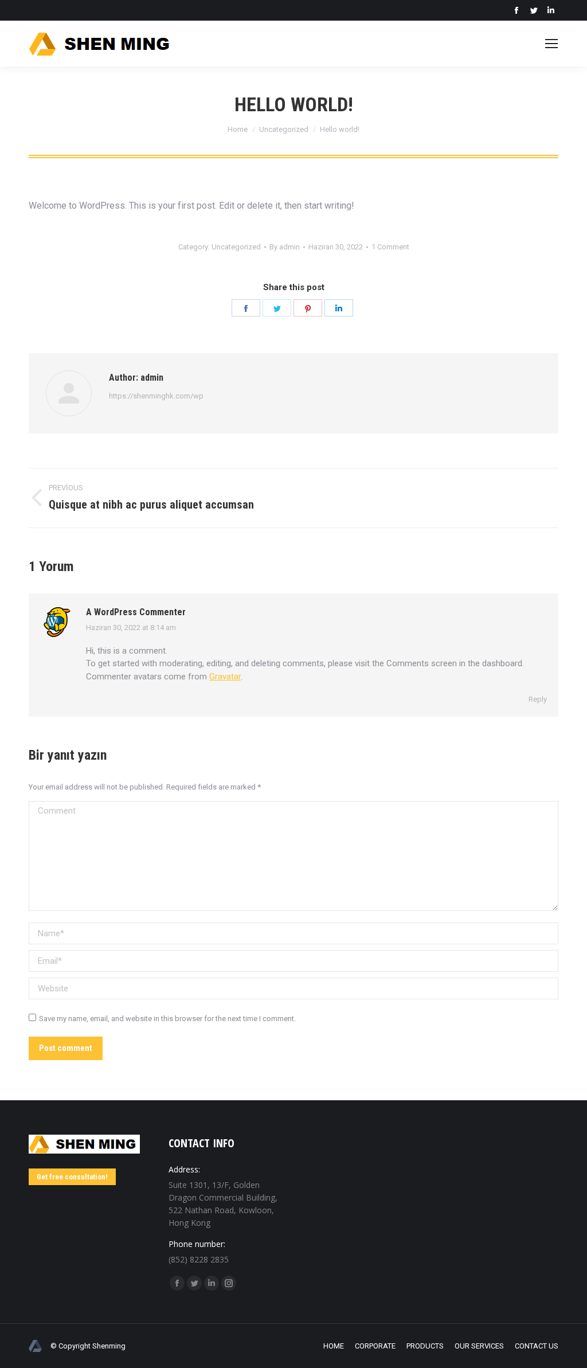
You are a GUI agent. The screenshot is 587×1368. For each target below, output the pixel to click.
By (284, 247)
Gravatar (225, 676)
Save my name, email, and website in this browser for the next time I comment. (167, 1018)
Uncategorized (236, 247)
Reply (538, 699)
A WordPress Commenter (136, 612)
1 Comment (390, 247)
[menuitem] (333, 1346)
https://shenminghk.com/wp (156, 396)
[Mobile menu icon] (551, 43)
